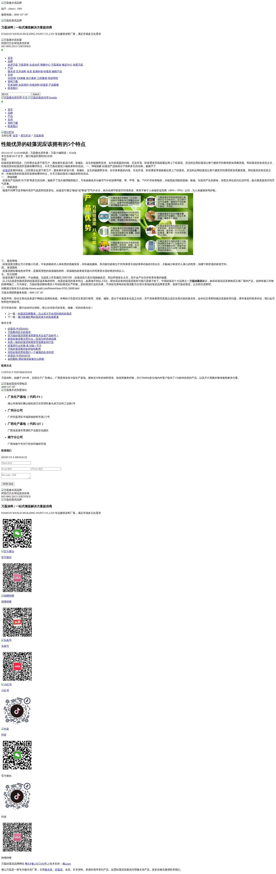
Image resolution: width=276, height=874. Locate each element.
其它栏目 (26, 135)
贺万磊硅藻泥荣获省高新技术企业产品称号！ (33, 335)
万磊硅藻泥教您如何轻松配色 (24, 349)
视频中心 (45, 64)
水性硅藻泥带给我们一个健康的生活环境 (31, 352)
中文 (25, 97)
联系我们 (13, 88)
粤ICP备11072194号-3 (37, 863)
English (53, 97)
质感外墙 (38, 71)
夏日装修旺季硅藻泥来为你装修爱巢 (38, 317)
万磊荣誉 (24, 64)
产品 (10, 68)
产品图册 (54, 84)
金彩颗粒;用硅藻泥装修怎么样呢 (26, 359)
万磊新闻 (39, 135)
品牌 (10, 61)
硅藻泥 (47, 71)
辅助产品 (57, 71)
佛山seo (66, 863)
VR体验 (21, 78)
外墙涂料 (34, 84)
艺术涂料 (21, 71)
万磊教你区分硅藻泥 (19, 332)
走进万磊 (13, 64)
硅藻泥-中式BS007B (19, 355)
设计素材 (31, 78)
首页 (10, 58)
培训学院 (53, 78)
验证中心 (67, 64)
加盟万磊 (78, 64)
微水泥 (11, 71)
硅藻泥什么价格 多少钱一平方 (25, 345)
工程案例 (42, 78)
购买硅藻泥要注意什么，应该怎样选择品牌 (32, 339)
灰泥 (29, 71)
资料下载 (13, 81)
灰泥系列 (24, 84)
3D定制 (12, 78)
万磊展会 (56, 64)
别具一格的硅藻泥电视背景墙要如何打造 (31, 342)
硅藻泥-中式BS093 (18, 328)
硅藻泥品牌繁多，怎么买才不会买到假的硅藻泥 (45, 313)
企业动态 (34, 64)
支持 (10, 74)
